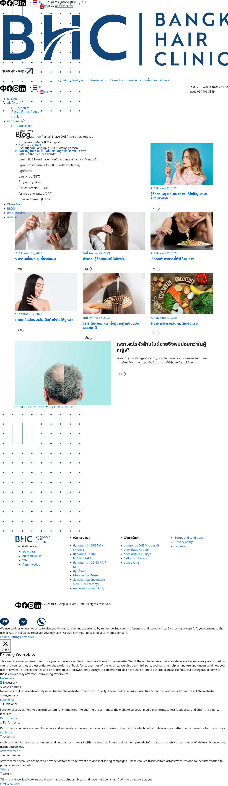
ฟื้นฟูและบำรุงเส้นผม (31, 182)
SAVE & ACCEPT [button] (10, 784)
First (15, 407)
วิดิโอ (17, 117)
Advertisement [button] (10, 751)
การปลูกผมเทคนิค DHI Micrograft (40, 142)
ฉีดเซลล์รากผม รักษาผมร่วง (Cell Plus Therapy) (89, 582)
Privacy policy (184, 542)
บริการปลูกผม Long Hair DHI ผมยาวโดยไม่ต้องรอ (48, 148)
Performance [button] (8, 718)
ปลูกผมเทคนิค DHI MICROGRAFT (84, 556)
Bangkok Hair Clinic (27, 112)
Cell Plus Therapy (136, 558)
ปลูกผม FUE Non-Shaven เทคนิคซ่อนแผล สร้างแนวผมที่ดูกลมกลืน (59, 159)
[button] (37, 2)
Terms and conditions (189, 538)
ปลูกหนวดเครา (132, 563)
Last (71, 407)
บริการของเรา (97, 80)
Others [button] (4, 769)
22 (50, 407)
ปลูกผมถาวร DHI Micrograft (141, 545)
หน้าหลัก (63, 80)
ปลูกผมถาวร (26, 131)
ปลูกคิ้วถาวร (25, 171)
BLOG (11, 209)
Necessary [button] (7, 678)
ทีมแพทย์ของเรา (31, 556)
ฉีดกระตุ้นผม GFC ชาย (136, 550)
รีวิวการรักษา (117, 80)
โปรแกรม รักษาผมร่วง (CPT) (35, 194)
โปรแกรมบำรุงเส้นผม (85, 575)
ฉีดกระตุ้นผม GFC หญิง (137, 554)
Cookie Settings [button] (10, 637)
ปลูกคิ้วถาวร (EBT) (29, 177)
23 (53, 407)
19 (40, 407)
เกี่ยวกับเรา (77, 80)
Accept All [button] (28, 637)
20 (43, 407)
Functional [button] (7, 700)
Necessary (10, 683)
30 (58, 407)
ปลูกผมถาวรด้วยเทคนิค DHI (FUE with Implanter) (49, 165)
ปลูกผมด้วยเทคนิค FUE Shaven (37, 154)
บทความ (132, 80)
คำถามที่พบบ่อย (148, 80)
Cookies (180, 546)
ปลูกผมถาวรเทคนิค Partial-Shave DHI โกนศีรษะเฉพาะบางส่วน (56, 137)
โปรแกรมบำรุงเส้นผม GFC (34, 188)
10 (35, 407)
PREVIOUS (25, 407)
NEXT (65, 407)
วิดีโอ (25, 560)
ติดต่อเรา (165, 80)
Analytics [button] (6, 732)
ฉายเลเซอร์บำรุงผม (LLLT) (34, 199)
